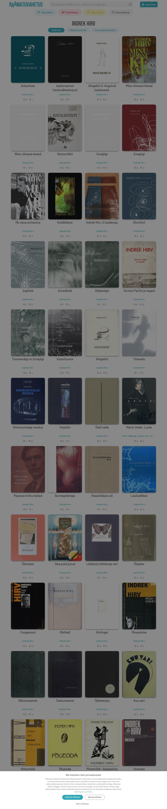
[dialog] (83, 790)
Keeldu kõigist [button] (95, 797)
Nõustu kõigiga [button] (72, 797)
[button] (83, 804)
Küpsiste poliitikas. (86, 792)
